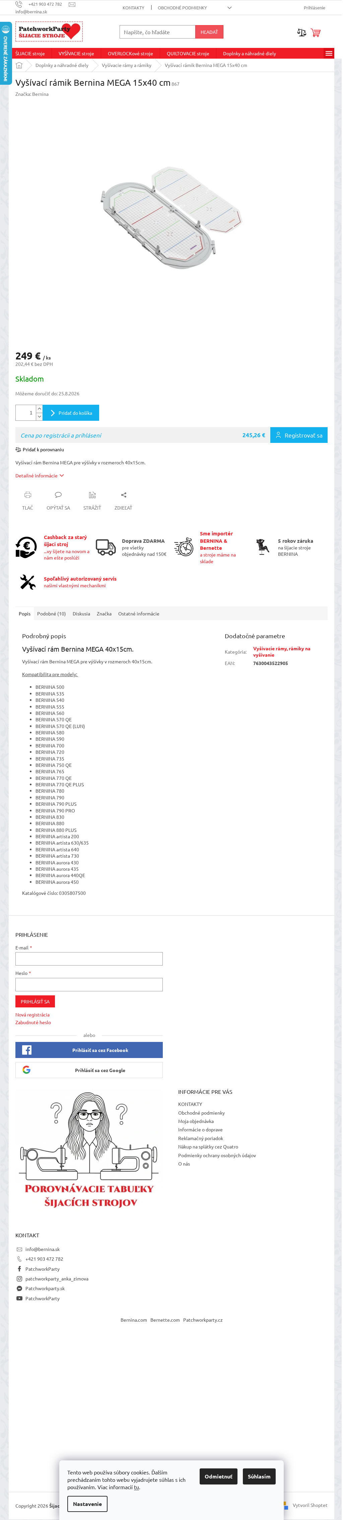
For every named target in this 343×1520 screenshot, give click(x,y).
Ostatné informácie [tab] (138, 613)
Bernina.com (134, 1320)
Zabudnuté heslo (33, 1022)
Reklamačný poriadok (200, 1138)
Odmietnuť (218, 1476)
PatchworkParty (42, 1269)
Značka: (32, 94)
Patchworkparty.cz (203, 1320)
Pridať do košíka (75, 413)
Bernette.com (165, 1320)
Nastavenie (87, 1503)
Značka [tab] (104, 613)
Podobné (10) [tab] (51, 613)
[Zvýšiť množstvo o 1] (39, 409)
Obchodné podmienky (182, 7)
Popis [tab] (24, 613)
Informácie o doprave (200, 1129)
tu (136, 1486)
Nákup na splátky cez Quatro (208, 1146)
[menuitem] (30, 53)
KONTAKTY (133, 7)
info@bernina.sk (42, 1249)
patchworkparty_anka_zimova (56, 1278)
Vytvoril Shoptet (310, 1505)
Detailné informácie (36, 475)
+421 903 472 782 (44, 1259)
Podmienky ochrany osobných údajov (217, 1155)
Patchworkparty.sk (45, 1288)
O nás (184, 1164)
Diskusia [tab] (81, 613)
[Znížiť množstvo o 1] (39, 416)
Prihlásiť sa (35, 1001)
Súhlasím (259, 1476)
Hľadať (209, 32)
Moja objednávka (196, 1121)
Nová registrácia (32, 1014)
